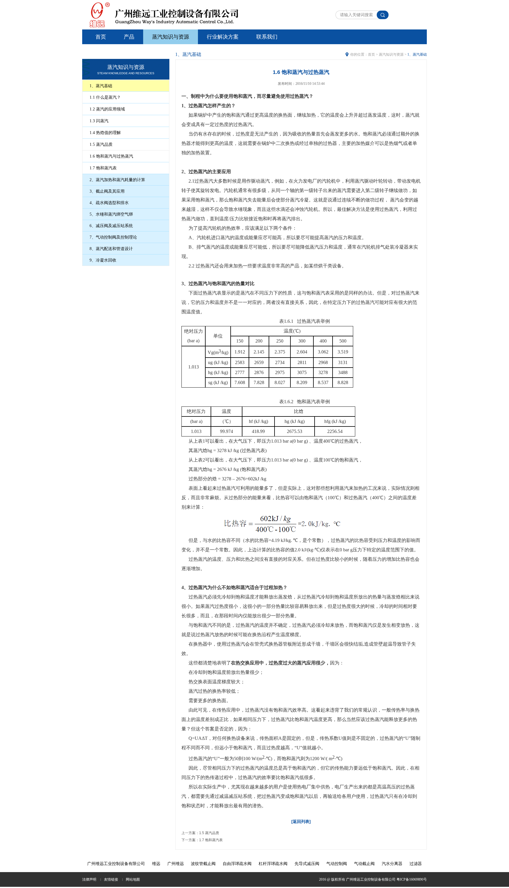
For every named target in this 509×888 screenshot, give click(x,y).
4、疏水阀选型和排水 (109, 203)
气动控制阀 (336, 863)
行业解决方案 (223, 37)
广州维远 (175, 863)
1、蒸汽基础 (101, 86)
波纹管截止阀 (203, 863)
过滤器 (415, 863)
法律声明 (89, 879)
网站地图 (133, 879)
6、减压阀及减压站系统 (111, 226)
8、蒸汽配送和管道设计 (111, 249)
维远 (156, 863)
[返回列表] (301, 821)
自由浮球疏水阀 (237, 863)
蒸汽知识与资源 (170, 37)
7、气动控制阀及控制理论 (113, 237)
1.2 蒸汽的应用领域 (107, 109)
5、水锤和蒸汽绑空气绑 (111, 214)
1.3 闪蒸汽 (99, 121)
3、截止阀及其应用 (107, 191)
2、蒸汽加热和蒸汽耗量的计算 (117, 180)
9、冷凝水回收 (103, 260)
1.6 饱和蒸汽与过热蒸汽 (111, 156)
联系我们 (266, 37)
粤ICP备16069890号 (411, 879)
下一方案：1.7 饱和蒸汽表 (202, 840)
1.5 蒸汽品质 (101, 144)
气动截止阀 (364, 863)
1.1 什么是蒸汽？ (105, 97)
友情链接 (111, 879)
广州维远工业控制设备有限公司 (116, 863)
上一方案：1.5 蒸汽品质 (200, 833)
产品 (129, 37)
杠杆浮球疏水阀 (273, 863)
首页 (100, 37)
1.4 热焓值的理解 (105, 132)
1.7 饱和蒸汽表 (103, 168)
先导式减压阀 (307, 863)
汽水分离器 (392, 863)
